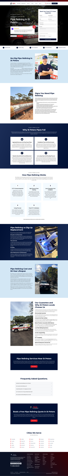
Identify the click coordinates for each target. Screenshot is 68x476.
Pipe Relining (18, 14)
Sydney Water (52, 319)
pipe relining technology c (18, 68)
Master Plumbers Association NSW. (51, 324)
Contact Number (50, 15)
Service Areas (14, 14)
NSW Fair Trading (46, 319)
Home (11, 14)
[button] (29, 3)
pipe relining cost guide (16, 288)
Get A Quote (34, 366)
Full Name (40, 15)
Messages (40, 26)
